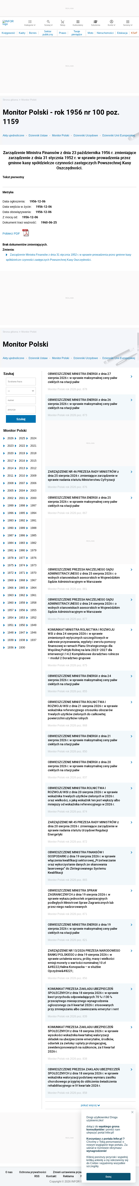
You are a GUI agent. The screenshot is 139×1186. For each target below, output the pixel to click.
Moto (90, 32)
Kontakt (51, 1176)
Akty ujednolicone (13, 135)
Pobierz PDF (11, 233)
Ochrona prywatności (32, 1172)
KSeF (134, 32)
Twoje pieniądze (77, 33)
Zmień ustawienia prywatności (72, 1172)
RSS (36, 1176)
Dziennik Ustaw (38, 135)
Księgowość (8, 32)
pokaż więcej (89, 1105)
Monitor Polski (28, 99)
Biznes (33, 32)
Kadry (22, 32)
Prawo (62, 32)
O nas (9, 1172)
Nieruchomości (105, 32)
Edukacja (122, 32)
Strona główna (10, 99)
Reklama (68, 1176)
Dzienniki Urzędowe (86, 135)
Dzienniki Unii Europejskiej (118, 135)
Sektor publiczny (48, 33)
